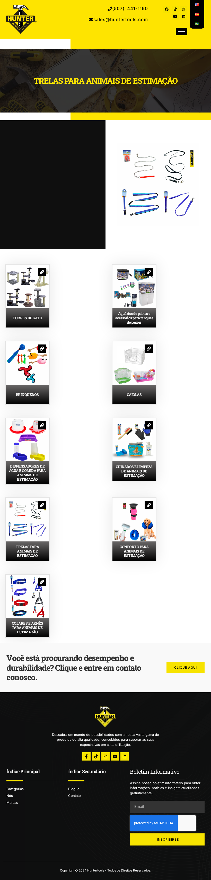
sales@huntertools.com (120, 19)
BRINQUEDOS (27, 394)
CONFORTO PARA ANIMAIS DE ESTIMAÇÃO (134, 551)
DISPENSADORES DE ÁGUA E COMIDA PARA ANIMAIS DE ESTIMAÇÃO (27, 473)
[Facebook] (166, 9)
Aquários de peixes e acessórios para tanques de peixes (134, 318)
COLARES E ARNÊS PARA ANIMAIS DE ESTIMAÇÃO (27, 627)
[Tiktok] (175, 9)
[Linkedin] (183, 16)
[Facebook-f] (86, 756)
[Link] (42, 272)
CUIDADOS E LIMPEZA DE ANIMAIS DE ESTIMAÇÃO (134, 471)
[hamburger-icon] (181, 31)
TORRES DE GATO (27, 317)
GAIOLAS (134, 394)
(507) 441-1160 (130, 8)
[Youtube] (175, 16)
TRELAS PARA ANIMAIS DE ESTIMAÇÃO (27, 551)
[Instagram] (183, 9)
